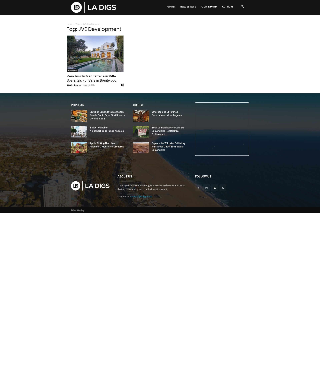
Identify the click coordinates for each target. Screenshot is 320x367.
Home (69, 24)
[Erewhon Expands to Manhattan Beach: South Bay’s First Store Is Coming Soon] (79, 116)
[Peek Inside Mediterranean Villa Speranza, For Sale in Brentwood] (95, 54)
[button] (242, 6)
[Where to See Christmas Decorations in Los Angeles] (141, 116)
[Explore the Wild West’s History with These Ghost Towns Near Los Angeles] (141, 147)
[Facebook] (198, 188)
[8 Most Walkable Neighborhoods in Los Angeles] (79, 131)
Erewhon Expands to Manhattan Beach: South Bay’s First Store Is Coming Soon (107, 115)
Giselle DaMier (74, 85)
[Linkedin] (214, 188)
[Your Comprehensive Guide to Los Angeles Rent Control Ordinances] (141, 131)
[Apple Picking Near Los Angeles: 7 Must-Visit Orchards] (79, 147)
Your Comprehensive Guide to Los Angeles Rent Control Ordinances (168, 130)
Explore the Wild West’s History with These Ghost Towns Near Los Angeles (168, 146)
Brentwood (72, 70)
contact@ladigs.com (141, 196)
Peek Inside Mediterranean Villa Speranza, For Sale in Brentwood (92, 78)
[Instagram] (206, 188)
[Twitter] (223, 188)
